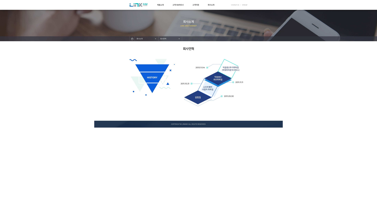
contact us (235, 5)
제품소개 (160, 5)
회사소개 (211, 5)
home (132, 38)
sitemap (244, 5)
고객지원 (195, 5)
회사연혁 (163, 39)
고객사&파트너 (178, 5)
